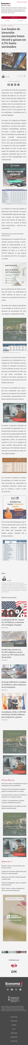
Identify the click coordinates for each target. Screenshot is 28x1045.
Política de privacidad (22, 2)
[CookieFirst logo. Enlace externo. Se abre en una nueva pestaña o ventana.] (5, 3)
